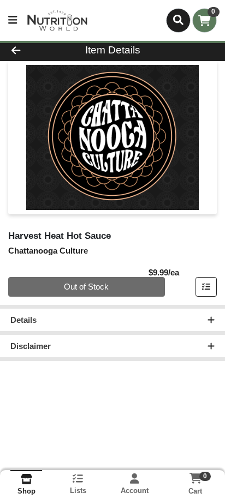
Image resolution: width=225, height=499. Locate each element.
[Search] (178, 20)
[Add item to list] (206, 287)
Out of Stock (86, 286)
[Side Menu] (12, 20)
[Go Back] (34, 50)
